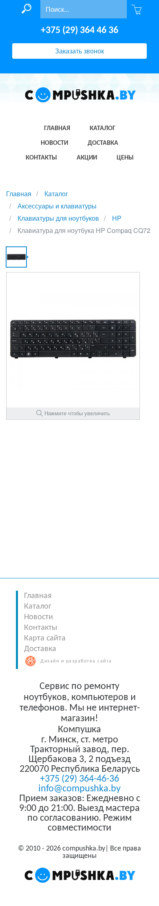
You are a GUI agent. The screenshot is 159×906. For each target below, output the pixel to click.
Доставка (40, 649)
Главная (37, 596)
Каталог (37, 607)
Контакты (40, 628)
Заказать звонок (79, 50)
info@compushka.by (79, 789)
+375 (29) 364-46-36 (79, 779)
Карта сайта (45, 638)
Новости (38, 617)
